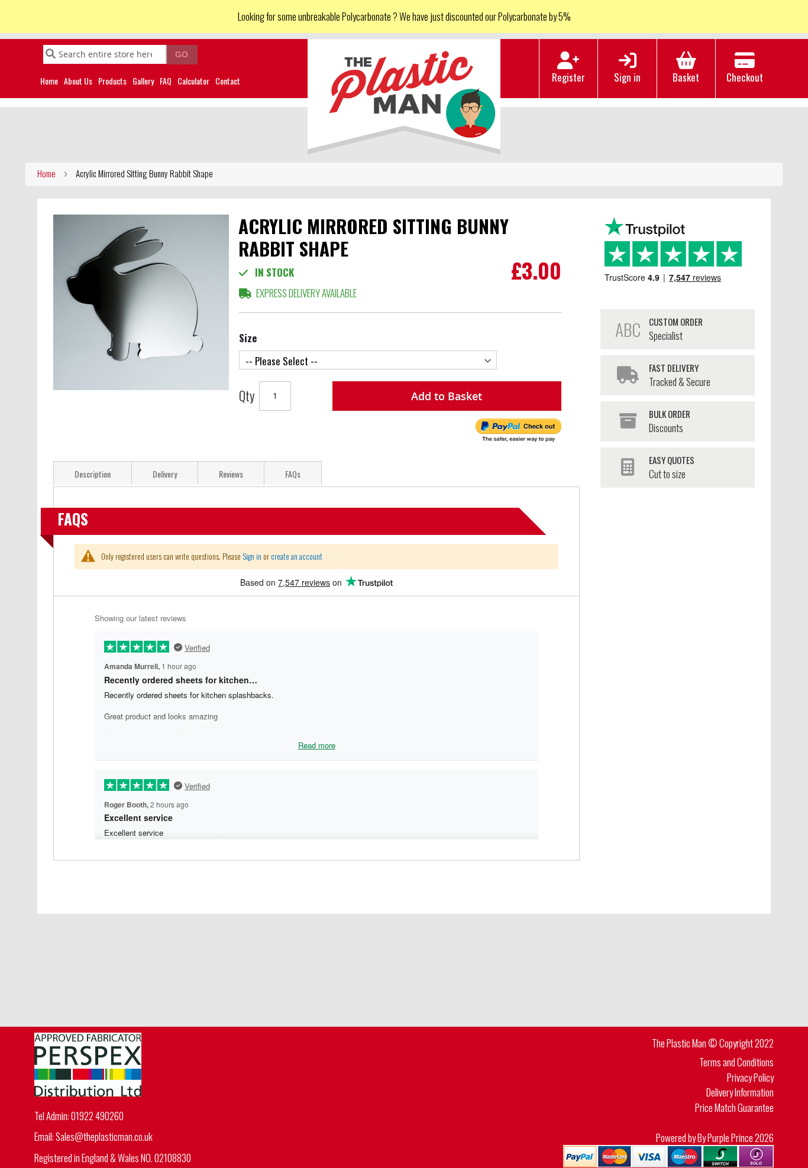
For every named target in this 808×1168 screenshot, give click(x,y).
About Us (78, 80)
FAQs (292, 474)
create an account (296, 556)
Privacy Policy (750, 1077)
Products (112, 80)
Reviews (231, 474)
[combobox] (105, 54)
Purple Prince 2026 (740, 1137)
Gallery (143, 80)
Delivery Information (740, 1092)
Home (49, 80)
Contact (227, 80)
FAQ (166, 80)
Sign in (252, 556)
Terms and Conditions (736, 1062)
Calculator (193, 80)
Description (93, 474)
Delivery (165, 474)
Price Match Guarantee (734, 1107)
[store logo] (404, 97)
